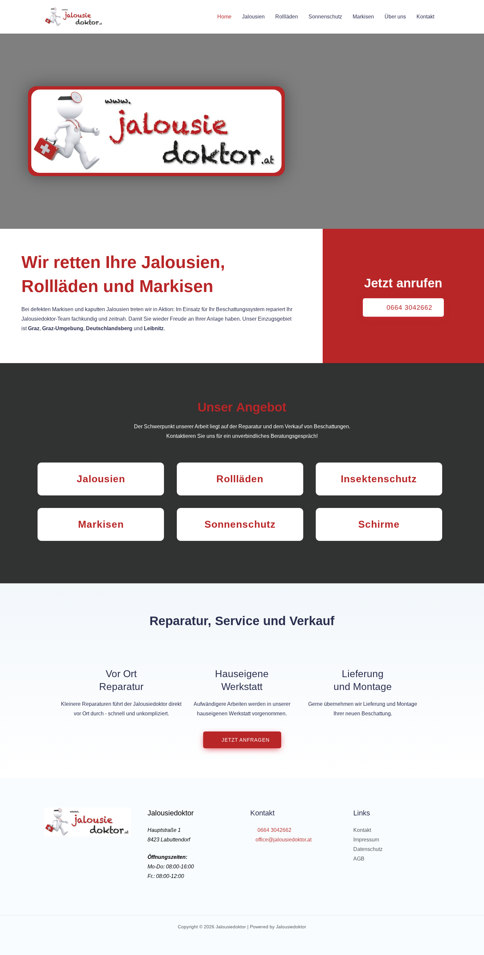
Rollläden (286, 16)
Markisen (363, 16)
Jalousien (253, 16)
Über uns (395, 16)
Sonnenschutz (325, 16)
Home (224, 16)
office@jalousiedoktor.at (282, 839)
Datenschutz (368, 849)
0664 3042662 (273, 830)
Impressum (366, 839)
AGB (358, 859)
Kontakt (425, 16)
